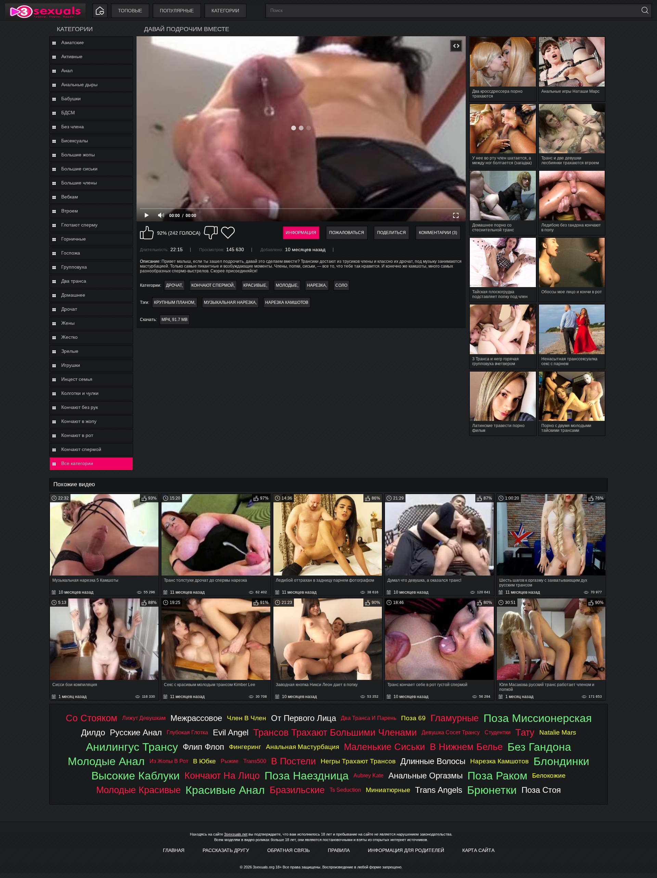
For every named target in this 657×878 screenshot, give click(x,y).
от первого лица (303, 718)
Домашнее (73, 295)
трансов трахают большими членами (335, 732)
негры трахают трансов (358, 761)
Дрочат (69, 309)
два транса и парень (368, 718)
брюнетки (492, 790)
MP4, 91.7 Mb (175, 319)
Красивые (254, 285)
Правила (339, 850)
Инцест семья (76, 379)
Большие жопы (78, 154)
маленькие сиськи (384, 746)
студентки (498, 732)
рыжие (230, 761)
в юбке (204, 761)
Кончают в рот (77, 435)
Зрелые (69, 351)
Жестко (69, 337)
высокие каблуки (135, 775)
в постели (293, 761)
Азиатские (72, 42)
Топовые (130, 10)
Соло (341, 285)
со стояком (91, 718)
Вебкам (69, 196)
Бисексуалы (74, 140)
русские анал (136, 732)
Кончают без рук (79, 407)
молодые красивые (138, 790)
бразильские (297, 790)
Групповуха (74, 267)
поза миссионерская (538, 718)
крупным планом (174, 302)
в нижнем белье (466, 746)
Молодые (286, 285)
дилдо (93, 732)
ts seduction (345, 790)
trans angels (438, 790)
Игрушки (70, 365)
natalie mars (557, 732)
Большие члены (79, 182)
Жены (68, 323)
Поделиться (391, 232)
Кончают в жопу (78, 421)
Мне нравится (147, 233)
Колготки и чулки (80, 393)
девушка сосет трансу (451, 732)
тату (524, 732)
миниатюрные (388, 789)
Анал (67, 70)
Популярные (177, 10)
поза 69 (413, 718)
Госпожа (70, 253)
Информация (301, 232)
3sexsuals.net (235, 834)
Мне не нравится (211, 233)
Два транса (73, 281)
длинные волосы (432, 761)
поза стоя (541, 790)
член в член (246, 718)
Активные (71, 56)
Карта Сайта (478, 850)
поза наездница (307, 775)
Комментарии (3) (438, 232)
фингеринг (245, 746)
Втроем (69, 211)
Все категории (77, 463)
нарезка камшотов (286, 302)
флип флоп (203, 746)
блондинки (561, 761)
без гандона (539, 746)
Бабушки (71, 98)
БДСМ (68, 112)
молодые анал (106, 761)
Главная (173, 850)
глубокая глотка (187, 732)
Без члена (72, 126)
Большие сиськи (79, 168)
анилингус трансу (132, 746)
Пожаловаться (346, 232)
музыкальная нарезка (230, 302)
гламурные (454, 718)
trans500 (254, 761)
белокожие (549, 775)
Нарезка (316, 285)
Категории (225, 10)
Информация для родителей (406, 850)
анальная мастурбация (302, 746)
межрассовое (196, 718)
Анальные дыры (79, 84)
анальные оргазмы (425, 775)
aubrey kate (368, 775)
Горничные (73, 239)
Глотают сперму (79, 225)
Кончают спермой (81, 449)
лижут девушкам (144, 718)
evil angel (230, 732)
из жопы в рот (169, 761)
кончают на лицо (222, 775)
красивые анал (225, 790)
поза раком (497, 775)
